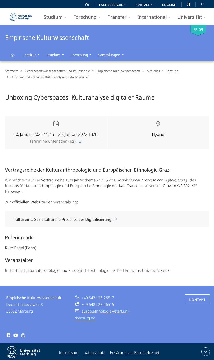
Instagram (23, 336)
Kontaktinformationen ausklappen (205, 351)
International (152, 16)
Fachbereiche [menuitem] (111, 5)
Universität (189, 16)
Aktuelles (153, 71)
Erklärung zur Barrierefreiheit (135, 352)
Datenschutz (94, 352)
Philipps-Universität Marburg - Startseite (20, 15)
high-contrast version (188, 4)
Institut (29, 54)
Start (87, 4)
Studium (53, 16)
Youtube (15, 336)
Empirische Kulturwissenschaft (12, 55)
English (169, 5)
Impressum (68, 352)
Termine (172, 71)
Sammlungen (109, 54)
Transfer (117, 16)
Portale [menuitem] (142, 5)
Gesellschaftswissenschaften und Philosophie (57, 71)
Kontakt (197, 299)
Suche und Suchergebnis (202, 4)
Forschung (85, 16)
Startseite (11, 71)
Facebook (8, 336)
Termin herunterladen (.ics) (53, 141)
